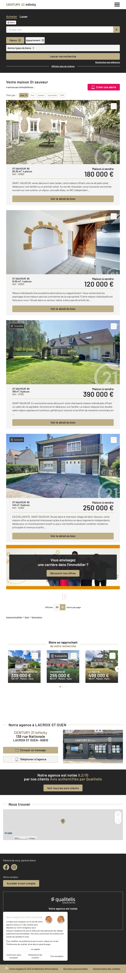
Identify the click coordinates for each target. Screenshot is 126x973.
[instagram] (14, 867)
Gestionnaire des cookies (106, 968)
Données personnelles (75, 968)
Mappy (32, 838)
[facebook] (6, 867)
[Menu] (117, 4)
